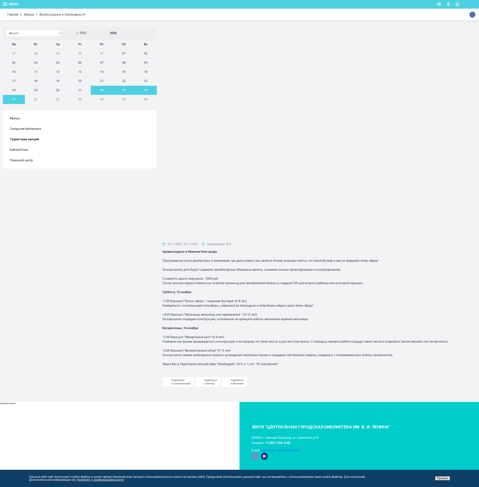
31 (14, 99)
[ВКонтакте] (255, 456)
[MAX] (264, 456)
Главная (12, 14)
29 (124, 90)
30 (145, 90)
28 (101, 90)
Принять (443, 478)
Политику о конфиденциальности (100, 480)
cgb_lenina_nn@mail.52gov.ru (280, 450)
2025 (83, 33)
